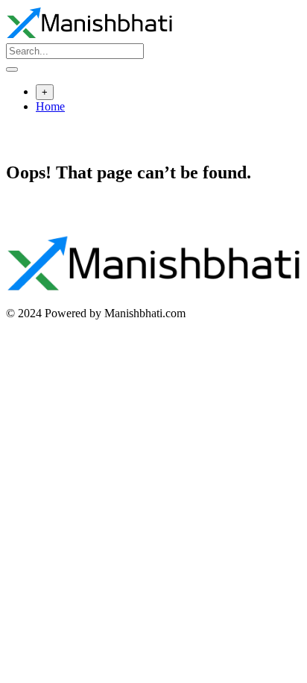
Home (50, 106)
